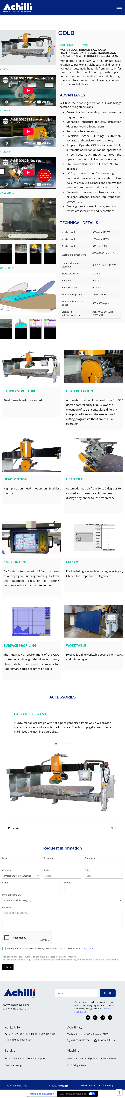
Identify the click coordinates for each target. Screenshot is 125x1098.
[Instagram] (110, 1017)
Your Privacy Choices (73, 1093)
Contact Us (18, 1058)
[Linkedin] (95, 1017)
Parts (7, 1058)
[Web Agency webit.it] (63, 1085)
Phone (67, 882)
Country (16, 873)
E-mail (5, 882)
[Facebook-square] (88, 1017)
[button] (119, 7)
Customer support (15, 1065)
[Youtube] (102, 1017)
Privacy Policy (87, 948)
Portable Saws (108, 1058)
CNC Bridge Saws (76, 1065)
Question (7, 907)
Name (5, 858)
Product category (17, 897)
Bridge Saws (91, 1058)
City (87, 870)
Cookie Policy (106, 1085)
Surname (49, 858)
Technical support (36, 1058)
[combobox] (21, 876)
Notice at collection (42, 1093)
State (46, 870)
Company (90, 858)
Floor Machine (75, 1058)
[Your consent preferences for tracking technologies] (119, 1092)
